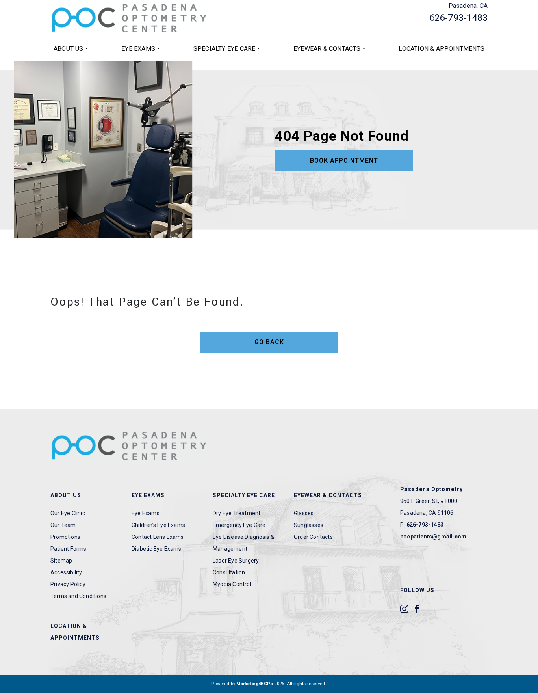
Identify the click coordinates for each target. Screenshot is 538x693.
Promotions (65, 537)
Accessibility (66, 572)
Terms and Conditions (78, 596)
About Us (68, 48)
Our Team (63, 525)
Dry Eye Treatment (236, 513)
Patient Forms (68, 549)
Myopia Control (232, 584)
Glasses (304, 513)
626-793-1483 (458, 17)
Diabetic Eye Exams (157, 549)
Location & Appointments (441, 48)
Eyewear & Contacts (327, 48)
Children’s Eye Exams (158, 525)
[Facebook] (417, 608)
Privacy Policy (67, 584)
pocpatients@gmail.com (433, 536)
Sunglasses (308, 525)
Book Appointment (344, 160)
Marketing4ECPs (254, 683)
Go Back (269, 342)
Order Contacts (313, 537)
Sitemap (61, 560)
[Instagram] (404, 608)
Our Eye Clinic (67, 513)
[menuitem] (70, 49)
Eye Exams (138, 48)
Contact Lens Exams (158, 537)
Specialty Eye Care (224, 48)
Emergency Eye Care (239, 525)
